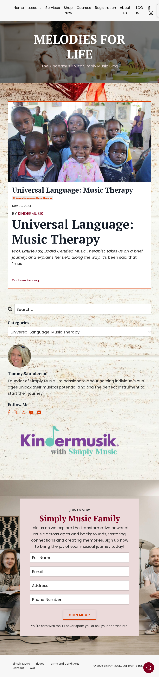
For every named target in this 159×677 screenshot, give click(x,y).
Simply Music (21, 664)
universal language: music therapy (32, 198)
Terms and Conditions (64, 664)
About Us (125, 10)
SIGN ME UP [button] (79, 614)
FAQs (32, 668)
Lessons (34, 7)
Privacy (39, 664)
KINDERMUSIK (30, 213)
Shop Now (68, 10)
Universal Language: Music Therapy (72, 190)
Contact (18, 668)
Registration (105, 7)
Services (52, 7)
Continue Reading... (26, 280)
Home (19, 7)
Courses (84, 7)
